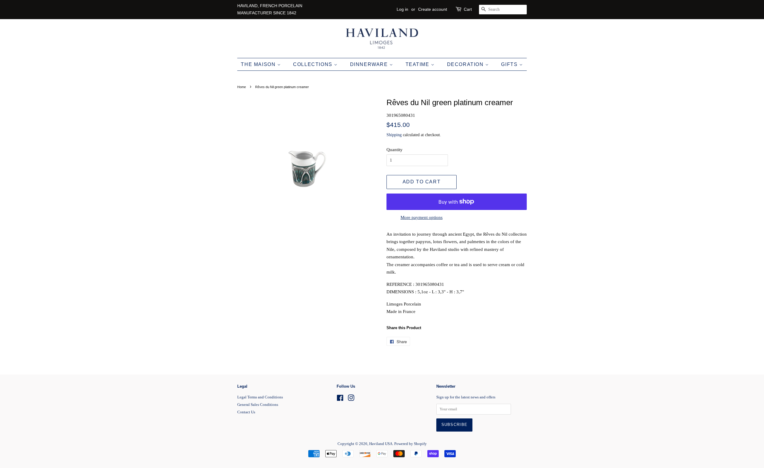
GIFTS (510, 64)
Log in (402, 9)
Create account (432, 9)
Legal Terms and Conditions (260, 397)
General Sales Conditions (257, 405)
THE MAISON (259, 64)
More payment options (422, 217)
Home (241, 87)
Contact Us (246, 412)
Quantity (394, 149)
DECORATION (466, 64)
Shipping (394, 135)
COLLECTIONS (313, 64)
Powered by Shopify (410, 444)
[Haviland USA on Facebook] (340, 399)
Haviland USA (380, 444)
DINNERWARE (370, 64)
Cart (468, 9)
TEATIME (418, 64)
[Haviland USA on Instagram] (351, 399)
